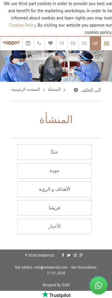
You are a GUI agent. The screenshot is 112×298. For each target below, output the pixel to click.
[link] (62, 255)
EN (73, 43)
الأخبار (54, 226)
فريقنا (54, 208)
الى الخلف (91, 90)
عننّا (54, 152)
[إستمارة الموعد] (28, 43)
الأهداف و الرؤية (54, 189)
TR (61, 43)
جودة (54, 170)
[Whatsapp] (99, 285)
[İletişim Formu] (39, 43)
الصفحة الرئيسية (25, 89)
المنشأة (54, 89)
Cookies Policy (22, 25)
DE (84, 43)
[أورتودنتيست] (11, 43)
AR (95, 43)
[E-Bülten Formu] (50, 43)
